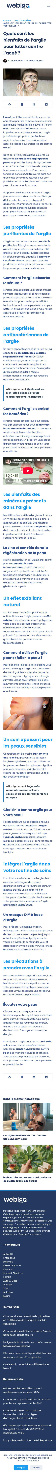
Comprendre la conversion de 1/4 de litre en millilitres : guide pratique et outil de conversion (26, 1320)
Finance (7, 1269)
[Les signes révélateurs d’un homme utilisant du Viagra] (28, 1117)
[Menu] (48, 5)
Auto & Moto (10, 1281)
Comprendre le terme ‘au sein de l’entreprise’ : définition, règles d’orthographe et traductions (22, 1414)
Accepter (21, 1467)
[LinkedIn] (46, 104)
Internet (8, 1261)
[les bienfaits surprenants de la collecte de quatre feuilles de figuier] (28, 1159)
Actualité (8, 1254)
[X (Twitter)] (22, 104)
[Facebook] (9, 104)
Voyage (7, 1284)
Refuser (36, 1467)
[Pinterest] (34, 104)
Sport (6, 1288)
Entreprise (9, 1258)
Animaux (8, 1292)
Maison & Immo (12, 1265)
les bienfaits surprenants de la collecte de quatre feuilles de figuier (27, 1179)
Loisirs (6, 1296)
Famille (7, 1277)
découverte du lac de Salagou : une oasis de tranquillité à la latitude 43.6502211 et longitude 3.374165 (27, 1429)
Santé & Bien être (13, 1273)
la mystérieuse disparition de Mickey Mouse (27, 1440)
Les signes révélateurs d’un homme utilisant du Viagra (24, 1137)
